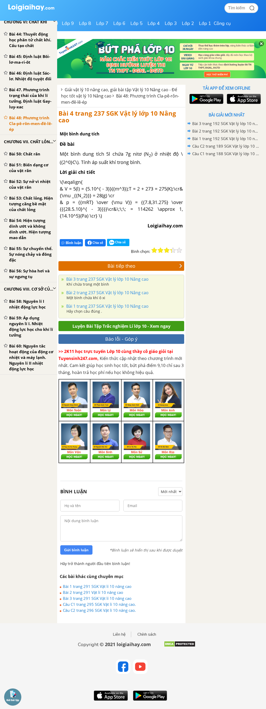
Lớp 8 (85, 23)
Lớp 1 (205, 23)
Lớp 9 (68, 23)
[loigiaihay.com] (31, 10)
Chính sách (146, 634)
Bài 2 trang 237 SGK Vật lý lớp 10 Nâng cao (107, 293)
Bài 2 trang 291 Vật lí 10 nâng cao (93, 592)
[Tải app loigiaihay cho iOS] (243, 99)
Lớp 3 (171, 23)
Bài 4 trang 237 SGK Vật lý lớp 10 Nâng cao (117, 116)
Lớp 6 (119, 23)
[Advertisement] (226, 194)
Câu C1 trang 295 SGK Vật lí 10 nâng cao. (99, 604)
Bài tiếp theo (121, 266)
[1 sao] (154, 250)
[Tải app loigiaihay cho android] (206, 99)
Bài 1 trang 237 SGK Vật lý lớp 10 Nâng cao (107, 306)
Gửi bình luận (76, 550)
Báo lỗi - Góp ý (121, 339)
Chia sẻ (97, 242)
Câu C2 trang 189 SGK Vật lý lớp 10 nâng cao (225, 146)
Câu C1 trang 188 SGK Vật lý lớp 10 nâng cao (225, 153)
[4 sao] (173, 250)
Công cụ (222, 23)
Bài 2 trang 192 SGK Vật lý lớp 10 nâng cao (225, 131)
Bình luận (73, 243)
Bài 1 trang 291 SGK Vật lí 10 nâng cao (97, 586)
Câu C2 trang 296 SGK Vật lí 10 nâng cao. (99, 610)
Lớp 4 (154, 23)
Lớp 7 (102, 23)
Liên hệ (119, 634)
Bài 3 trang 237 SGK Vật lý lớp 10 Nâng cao (107, 279)
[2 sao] (160, 250)
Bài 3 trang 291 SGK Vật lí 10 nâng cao (97, 598)
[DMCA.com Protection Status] (179, 646)
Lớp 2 (188, 23)
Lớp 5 (136, 23)
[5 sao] (179, 250)
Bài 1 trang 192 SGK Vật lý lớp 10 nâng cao (225, 138)
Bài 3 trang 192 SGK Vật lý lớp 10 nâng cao (225, 123)
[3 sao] (167, 250)
